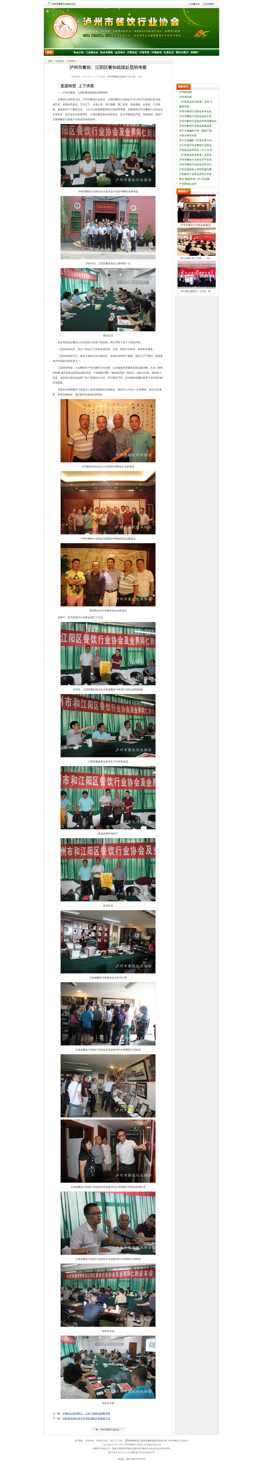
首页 (50, 61)
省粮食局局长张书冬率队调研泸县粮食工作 (86, 1418)
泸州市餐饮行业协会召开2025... (196, 164)
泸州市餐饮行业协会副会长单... (196, 116)
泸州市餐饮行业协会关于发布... (196, 159)
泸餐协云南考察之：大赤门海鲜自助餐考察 (86, 1413)
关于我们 (79, 1440)
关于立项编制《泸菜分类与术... (196, 140)
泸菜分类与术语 (188, 135)
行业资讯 (71, 61)
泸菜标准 (157, 52)
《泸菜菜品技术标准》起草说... (196, 155)
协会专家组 (106, 52)
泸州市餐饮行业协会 (116, 76)
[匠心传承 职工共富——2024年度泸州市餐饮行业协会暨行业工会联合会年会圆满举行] (196, 255)
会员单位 (120, 52)
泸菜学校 (144, 52)
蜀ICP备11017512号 (136, 1459)
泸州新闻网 (185, 92)
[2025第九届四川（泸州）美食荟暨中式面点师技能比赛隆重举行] (196, 288)
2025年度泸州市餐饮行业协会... (196, 145)
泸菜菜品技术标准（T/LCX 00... (196, 150)
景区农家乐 (182, 52)
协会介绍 (79, 52)
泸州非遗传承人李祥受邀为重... (196, 169)
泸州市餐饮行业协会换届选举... (196, 126)
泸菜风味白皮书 (188, 184)
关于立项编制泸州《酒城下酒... (196, 130)
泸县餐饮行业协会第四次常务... (196, 174)
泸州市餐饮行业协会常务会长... (196, 111)
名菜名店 (169, 52)
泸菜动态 (132, 52)
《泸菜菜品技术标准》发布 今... (197, 101)
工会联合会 (92, 52)
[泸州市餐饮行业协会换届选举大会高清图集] (196, 222)
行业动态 (59, 61)
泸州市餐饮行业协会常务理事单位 (198, 121)
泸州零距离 (185, 97)
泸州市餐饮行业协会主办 (64, 4)
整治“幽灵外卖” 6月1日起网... (195, 179)
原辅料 (194, 52)
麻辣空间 (184, 106)
